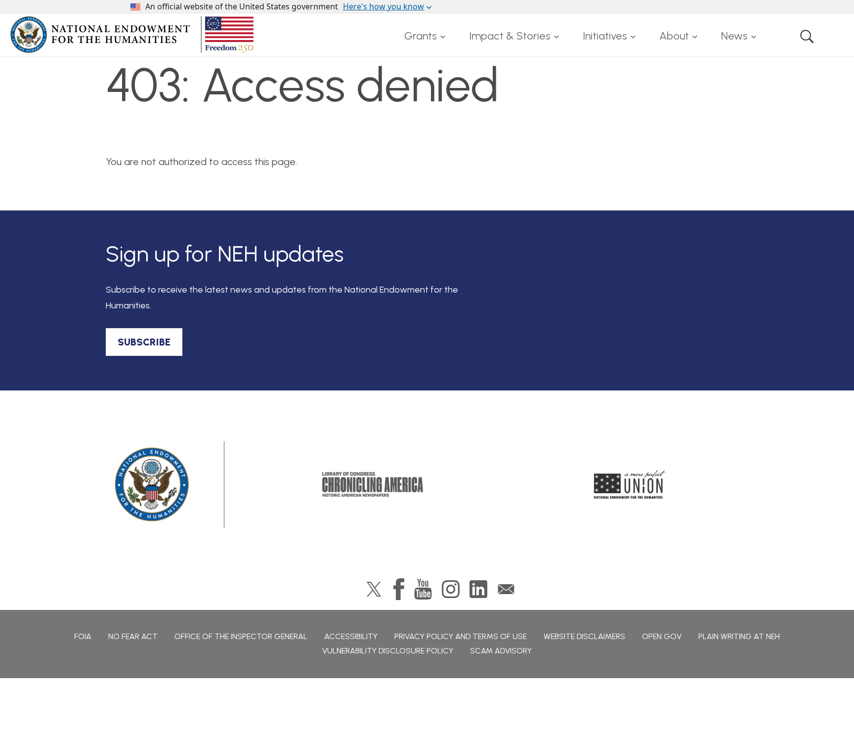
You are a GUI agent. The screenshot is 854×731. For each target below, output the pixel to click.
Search (807, 36)
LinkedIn (478, 589)
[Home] (134, 34)
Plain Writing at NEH (739, 636)
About (674, 36)
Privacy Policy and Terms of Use (460, 636)
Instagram (451, 589)
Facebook (398, 589)
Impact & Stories (510, 36)
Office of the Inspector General (240, 636)
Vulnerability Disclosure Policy (387, 650)
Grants (420, 36)
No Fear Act (133, 636)
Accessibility (351, 636)
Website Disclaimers (584, 636)
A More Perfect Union (630, 484)
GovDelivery (506, 589)
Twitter (374, 589)
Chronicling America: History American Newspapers (372, 484)
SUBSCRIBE (144, 342)
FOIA (82, 636)
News (734, 36)
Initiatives (605, 36)
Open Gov (662, 636)
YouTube (423, 589)
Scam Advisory (501, 650)
